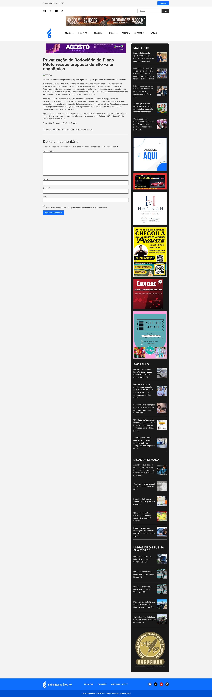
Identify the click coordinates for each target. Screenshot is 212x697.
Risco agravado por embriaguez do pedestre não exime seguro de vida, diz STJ (144, 532)
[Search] (165, 11)
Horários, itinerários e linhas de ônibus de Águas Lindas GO (144, 574)
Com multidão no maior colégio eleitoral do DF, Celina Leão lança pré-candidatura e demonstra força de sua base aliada (143, 73)
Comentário (48, 151)
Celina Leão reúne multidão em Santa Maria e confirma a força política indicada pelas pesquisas (143, 124)
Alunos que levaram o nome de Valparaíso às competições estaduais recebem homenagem (143, 108)
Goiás (112, 33)
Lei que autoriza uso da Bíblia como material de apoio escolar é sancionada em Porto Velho (143, 91)
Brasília (98, 33)
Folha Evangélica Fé (60, 684)
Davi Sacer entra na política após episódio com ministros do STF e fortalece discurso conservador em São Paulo (143, 391)
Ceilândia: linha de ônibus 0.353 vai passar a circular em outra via (144, 619)
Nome (46, 179)
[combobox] (149, 11)
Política (126, 33)
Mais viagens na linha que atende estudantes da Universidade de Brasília (144, 604)
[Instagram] (167, 684)
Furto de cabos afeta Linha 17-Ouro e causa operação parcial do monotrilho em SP (142, 373)
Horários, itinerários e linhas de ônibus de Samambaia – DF (142, 559)
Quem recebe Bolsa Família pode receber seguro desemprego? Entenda (142, 517)
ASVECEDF (139, 33)
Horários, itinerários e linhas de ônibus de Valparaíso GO (142, 589)
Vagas (154, 33)
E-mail (46, 188)
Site (44, 197)
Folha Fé (82, 33)
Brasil (68, 33)
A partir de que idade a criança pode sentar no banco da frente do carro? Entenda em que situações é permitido (144, 470)
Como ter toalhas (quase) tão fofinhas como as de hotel (144, 486)
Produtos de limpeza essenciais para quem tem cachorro (144, 501)
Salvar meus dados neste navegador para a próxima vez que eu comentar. (76, 208)
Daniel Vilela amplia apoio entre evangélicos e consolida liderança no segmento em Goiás (143, 57)
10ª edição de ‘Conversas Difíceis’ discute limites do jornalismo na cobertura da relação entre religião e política (144, 425)
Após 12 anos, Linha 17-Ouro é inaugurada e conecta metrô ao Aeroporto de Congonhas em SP (144, 443)
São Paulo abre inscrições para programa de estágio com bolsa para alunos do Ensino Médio (144, 409)
